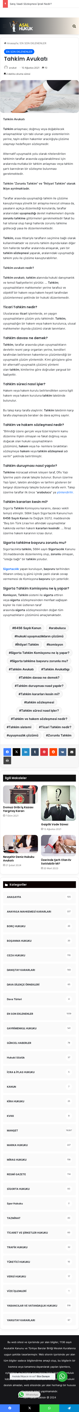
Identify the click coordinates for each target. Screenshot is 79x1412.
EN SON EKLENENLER (33, 43)
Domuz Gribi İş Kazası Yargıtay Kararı (18, 809)
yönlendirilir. (65, 492)
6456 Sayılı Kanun (27, 628)
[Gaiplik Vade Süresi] (58, 803)
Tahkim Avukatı (22, 669)
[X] (16, 752)
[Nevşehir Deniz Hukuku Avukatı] (20, 844)
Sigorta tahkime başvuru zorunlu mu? (40, 661)
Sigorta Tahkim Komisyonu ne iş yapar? (40, 653)
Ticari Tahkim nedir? (56, 727)
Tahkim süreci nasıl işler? (40, 710)
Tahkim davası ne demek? (40, 677)
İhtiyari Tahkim (28, 644)
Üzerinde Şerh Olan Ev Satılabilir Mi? (56, 861)
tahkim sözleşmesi (40, 702)
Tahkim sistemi (20, 727)
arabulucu (58, 628)
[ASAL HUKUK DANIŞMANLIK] (21, 26)
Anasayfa (12, 43)
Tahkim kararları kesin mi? (40, 694)
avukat (12, 67)
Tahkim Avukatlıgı (56, 669)
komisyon (56, 644)
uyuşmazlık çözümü (23, 735)
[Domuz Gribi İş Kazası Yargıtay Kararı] (20, 794)
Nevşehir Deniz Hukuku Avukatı (18, 858)
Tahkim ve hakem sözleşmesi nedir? (40, 719)
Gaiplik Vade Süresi (54, 824)
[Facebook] (7, 752)
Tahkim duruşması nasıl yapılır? (40, 686)
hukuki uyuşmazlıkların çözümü (39, 636)
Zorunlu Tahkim (60, 735)
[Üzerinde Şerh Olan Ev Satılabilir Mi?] (58, 845)
